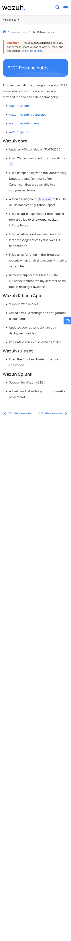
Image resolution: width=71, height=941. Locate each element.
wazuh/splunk (19, 132)
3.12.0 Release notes (51, 413)
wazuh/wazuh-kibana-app (27, 114)
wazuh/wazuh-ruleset (24, 123)
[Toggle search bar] (57, 7)
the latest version (32, 50)
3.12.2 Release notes (20, 413)
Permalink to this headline (51, 68)
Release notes (19, 32)
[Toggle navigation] (65, 7)
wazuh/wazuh (19, 106)
